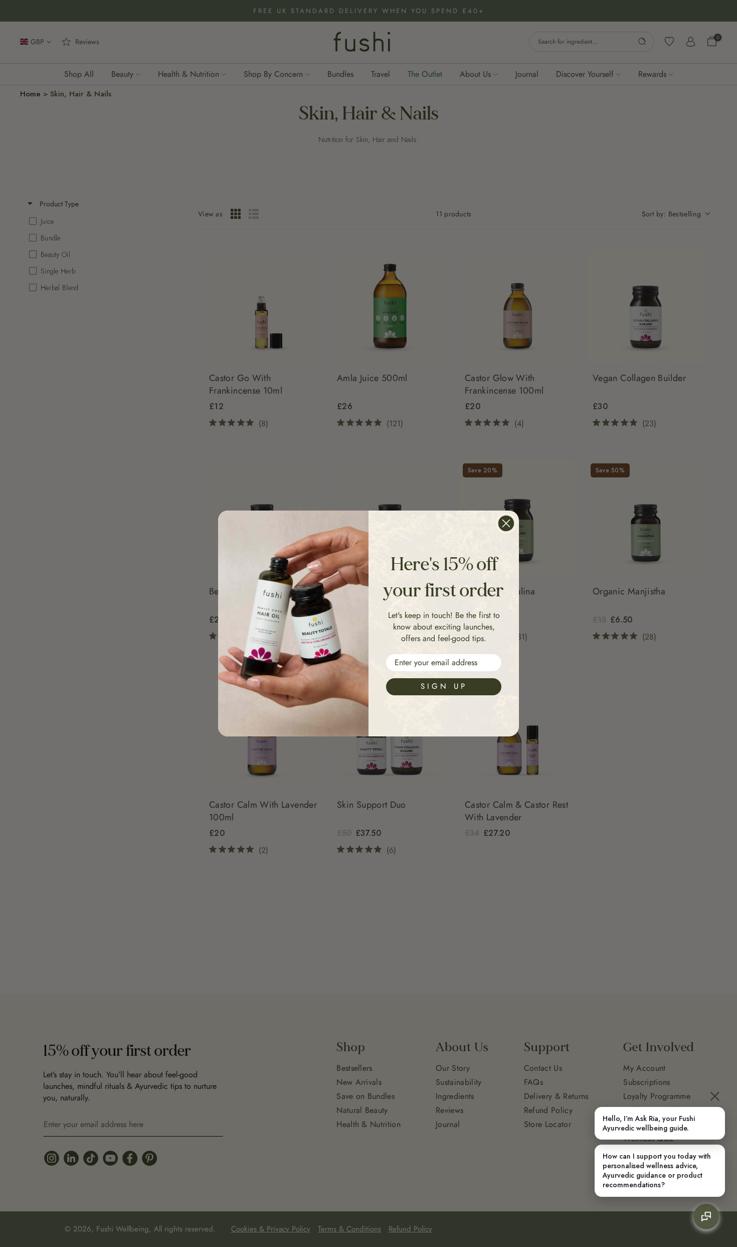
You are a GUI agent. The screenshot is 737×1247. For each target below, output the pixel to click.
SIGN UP (444, 686)
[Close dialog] (506, 523)
